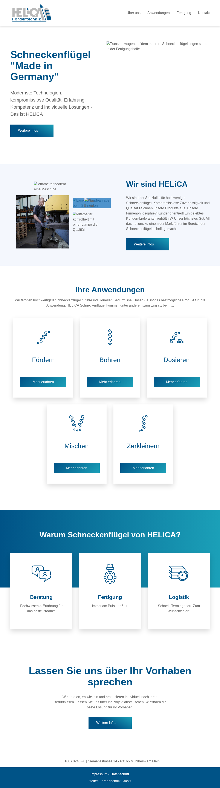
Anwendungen (158, 13)
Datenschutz (120, 774)
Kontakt (204, 13)
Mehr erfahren (43, 382)
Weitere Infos (28, 130)
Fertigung (184, 13)
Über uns (134, 13)
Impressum (99, 774)
